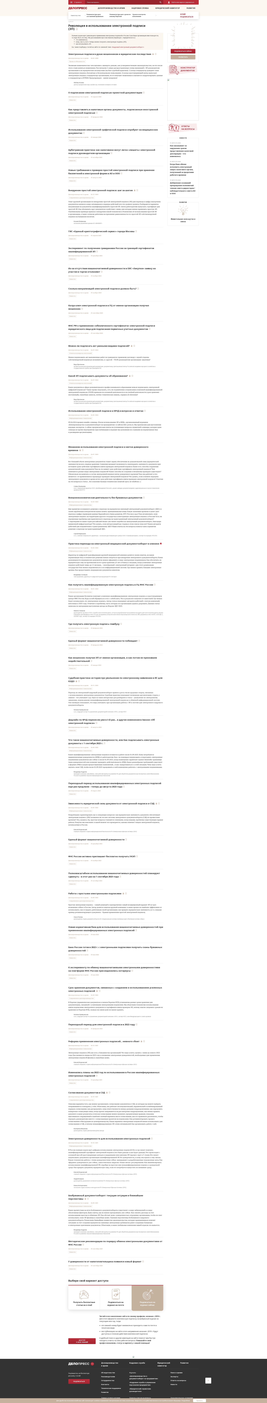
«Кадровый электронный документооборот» (127, 47)
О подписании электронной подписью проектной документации (105, 92)
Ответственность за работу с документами (120, 15)
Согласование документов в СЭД (86, 1092)
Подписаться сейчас (183, 51)
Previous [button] (85, 15)
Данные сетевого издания (110, 1398)
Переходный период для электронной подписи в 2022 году (101, 1024)
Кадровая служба (140, 8)
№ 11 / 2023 (94, 685)
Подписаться (79, 1381)
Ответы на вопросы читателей (80, 353)
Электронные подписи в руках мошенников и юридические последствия (109, 54)
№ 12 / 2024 (94, 194)
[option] (97, 15)
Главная (70, 21)
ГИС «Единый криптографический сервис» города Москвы (101, 231)
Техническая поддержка (111, 1388)
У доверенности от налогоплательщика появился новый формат (104, 1261)
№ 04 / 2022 (94, 995)
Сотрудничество (107, 1380)
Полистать (183, 57)
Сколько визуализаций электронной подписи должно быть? (102, 288)
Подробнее (185, 1401)
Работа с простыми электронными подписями (94, 893)
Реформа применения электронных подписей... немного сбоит (104, 1041)
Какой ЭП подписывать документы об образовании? (98, 375)
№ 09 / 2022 (94, 898)
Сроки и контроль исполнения (93, 15)
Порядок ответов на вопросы (140, 1398)
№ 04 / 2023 (94, 747)
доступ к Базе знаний (82, 1341)
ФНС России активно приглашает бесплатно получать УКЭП (101, 856)
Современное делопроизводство (81, 198)
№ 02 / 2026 (94, 58)
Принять (199, 1401)
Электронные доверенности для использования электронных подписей (109, 1138)
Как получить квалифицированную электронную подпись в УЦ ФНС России (110, 584)
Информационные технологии (80, 418)
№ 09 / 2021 (94, 1203)
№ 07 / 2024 (94, 350)
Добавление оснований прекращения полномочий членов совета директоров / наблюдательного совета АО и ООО (182, 188)
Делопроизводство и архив (111, 8)
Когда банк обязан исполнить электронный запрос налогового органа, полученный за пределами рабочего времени (182, 169)
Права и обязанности (77, 61)
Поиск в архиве (177, 1373)
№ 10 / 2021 (94, 1097)
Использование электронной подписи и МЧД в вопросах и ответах (105, 410)
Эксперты (174, 1377)
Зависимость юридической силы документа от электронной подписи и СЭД (111, 803)
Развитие (191, 8)
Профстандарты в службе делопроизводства (142, 15)
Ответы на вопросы (178, 1380)
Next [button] (156, 15)
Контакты (105, 1384)
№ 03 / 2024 (94, 548)
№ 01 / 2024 (94, 454)
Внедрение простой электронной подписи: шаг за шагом (100, 190)
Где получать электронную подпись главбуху (94, 624)
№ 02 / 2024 (94, 502)
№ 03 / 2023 (94, 808)
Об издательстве (108, 1373)
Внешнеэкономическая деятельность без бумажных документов (105, 497)
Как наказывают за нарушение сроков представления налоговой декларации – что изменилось (181, 151)
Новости (72, 100)
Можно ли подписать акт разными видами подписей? (99, 346)
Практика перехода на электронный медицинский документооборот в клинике (113, 543)
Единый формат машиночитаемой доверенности (96, 839)
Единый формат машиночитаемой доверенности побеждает (103, 640)
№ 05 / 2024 (94, 415)
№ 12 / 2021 (94, 1045)
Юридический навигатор (167, 8)
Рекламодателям (108, 1377)
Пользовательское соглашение (182, 1398)
